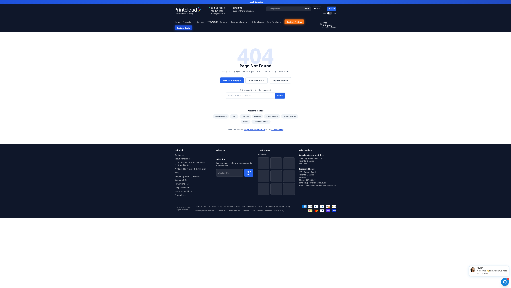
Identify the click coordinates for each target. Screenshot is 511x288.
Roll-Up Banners (272, 116)
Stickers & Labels (289, 116)
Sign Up (249, 172)
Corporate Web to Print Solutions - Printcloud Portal (190, 163)
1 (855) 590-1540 (218, 13)
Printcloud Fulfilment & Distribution (190, 169)
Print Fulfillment (274, 22)
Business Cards (221, 116)
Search (306, 9)
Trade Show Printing (261, 122)
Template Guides (182, 187)
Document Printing (238, 22)
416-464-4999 (217, 11)
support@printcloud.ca (243, 11)
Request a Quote (280, 80)
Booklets (257, 116)
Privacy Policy (180, 195)
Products (187, 22)
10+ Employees (257, 22)
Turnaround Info (182, 184)
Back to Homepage (232, 80)
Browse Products (256, 80)
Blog (177, 172)
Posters (245, 122)
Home (177, 22)
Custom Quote (183, 28)
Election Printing (294, 22)
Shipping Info (181, 180)
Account (317, 9)
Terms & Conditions (183, 191)
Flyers (234, 116)
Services (200, 22)
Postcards (245, 116)
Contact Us (179, 155)
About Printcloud (182, 158)
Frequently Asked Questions (187, 176)
